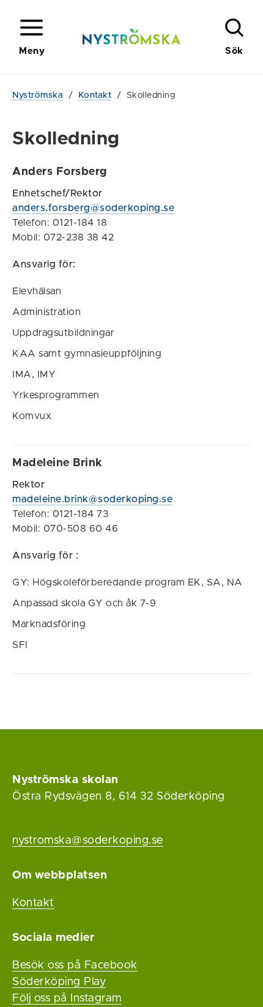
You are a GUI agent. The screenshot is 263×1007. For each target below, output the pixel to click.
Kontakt (95, 95)
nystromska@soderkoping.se (87, 840)
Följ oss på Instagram (67, 998)
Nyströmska (37, 95)
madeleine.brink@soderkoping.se (92, 499)
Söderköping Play (59, 981)
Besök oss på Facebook (75, 965)
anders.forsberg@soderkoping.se (93, 208)
